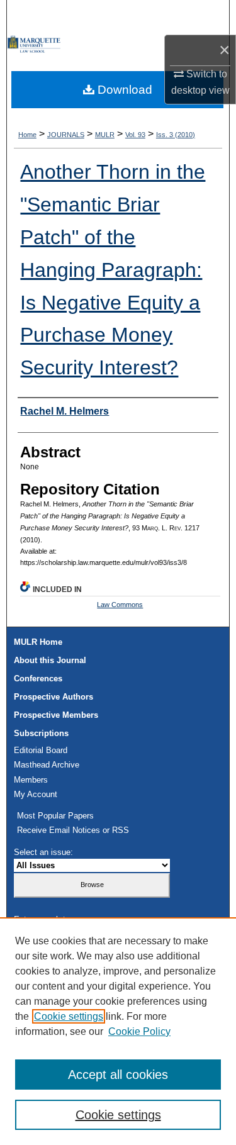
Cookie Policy (139, 1031)
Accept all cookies (118, 1074)
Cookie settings (68, 1016)
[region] (118, 1031)
